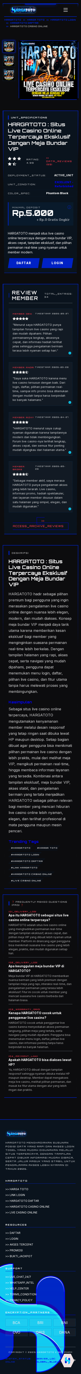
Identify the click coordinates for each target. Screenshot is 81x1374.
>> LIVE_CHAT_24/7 (18, 1276)
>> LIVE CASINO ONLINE (21, 1212)
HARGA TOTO (36, 19)
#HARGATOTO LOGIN (25, 854)
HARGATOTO (12, 19)
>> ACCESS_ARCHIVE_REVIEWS (38, 523)
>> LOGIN (11, 1238)
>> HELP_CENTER (17, 1288)
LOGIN (57, 263)
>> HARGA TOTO (16, 1189)
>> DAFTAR (12, 1233)
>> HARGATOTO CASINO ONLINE (27, 1206)
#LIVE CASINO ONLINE (26, 880)
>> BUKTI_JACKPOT (18, 1256)
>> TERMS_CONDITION (20, 1294)
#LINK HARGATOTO (24, 867)
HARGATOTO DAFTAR (24, 23)
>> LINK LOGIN (15, 1195)
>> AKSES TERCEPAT (19, 1244)
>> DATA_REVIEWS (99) (59, 161)
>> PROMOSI (14, 1250)
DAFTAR (23, 263)
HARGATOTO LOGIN (63, 19)
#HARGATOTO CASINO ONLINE (31, 874)
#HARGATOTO (20, 848)
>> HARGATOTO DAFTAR (22, 1200)
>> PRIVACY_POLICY (18, 1300)
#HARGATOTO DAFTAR (27, 861)
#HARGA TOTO (47, 848)
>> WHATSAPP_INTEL (19, 1282)
